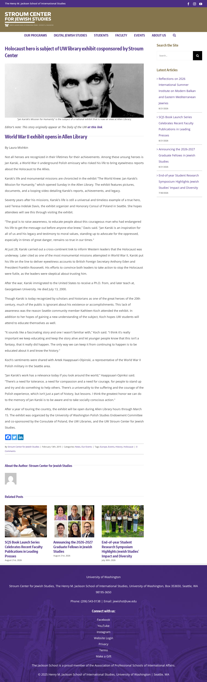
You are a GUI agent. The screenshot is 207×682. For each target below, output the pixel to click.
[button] (174, 35)
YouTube (103, 626)
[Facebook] (8, 437)
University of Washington (103, 577)
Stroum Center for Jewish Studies (23, 446)
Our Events (86, 446)
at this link (94, 127)
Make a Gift (103, 656)
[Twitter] (14, 437)
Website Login (103, 638)
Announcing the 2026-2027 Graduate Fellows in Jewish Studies (73, 547)
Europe (103, 446)
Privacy (103, 644)
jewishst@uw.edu (125, 601)
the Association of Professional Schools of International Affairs (131, 665)
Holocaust (128, 446)
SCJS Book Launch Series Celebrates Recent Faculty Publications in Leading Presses (24, 549)
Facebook (103, 620)
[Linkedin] (20, 437)
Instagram (103, 632)
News (77, 446)
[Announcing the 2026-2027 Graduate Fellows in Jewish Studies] (74, 507)
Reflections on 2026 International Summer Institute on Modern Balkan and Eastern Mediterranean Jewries (177, 91)
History (119, 446)
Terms (103, 650)
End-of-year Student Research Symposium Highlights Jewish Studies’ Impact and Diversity (120, 549)
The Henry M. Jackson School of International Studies (35, 3)
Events (111, 446)
